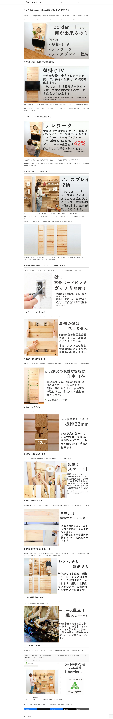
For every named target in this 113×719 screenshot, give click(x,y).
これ (28, 110)
